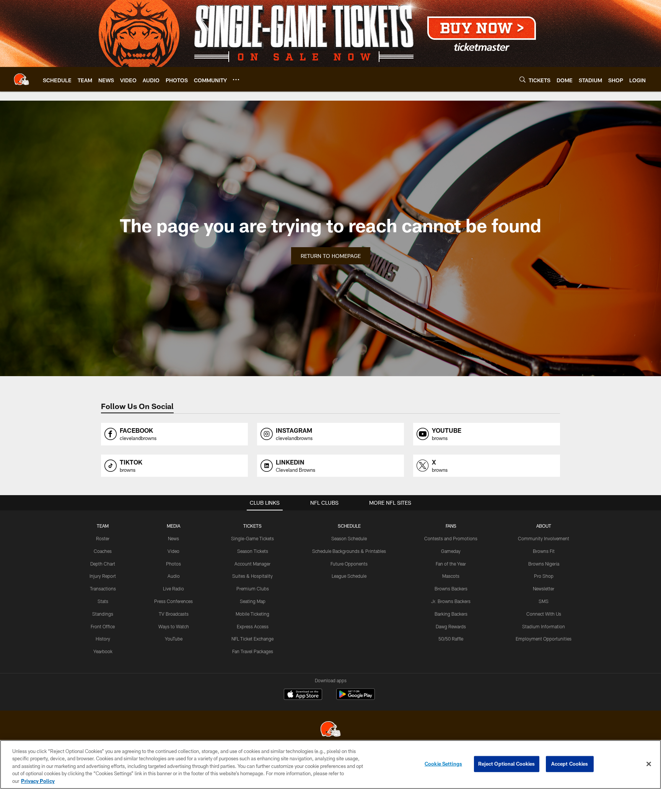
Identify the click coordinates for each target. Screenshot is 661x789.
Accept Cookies (569, 764)
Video (173, 551)
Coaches (103, 551)
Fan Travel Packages (252, 651)
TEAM (103, 525)
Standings (102, 613)
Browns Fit (544, 551)
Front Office (103, 626)
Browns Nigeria (543, 563)
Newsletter (543, 588)
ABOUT (543, 525)
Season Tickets (252, 551)
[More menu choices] (236, 80)
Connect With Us (543, 613)
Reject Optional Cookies (506, 764)
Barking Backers (451, 613)
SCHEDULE (349, 525)
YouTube (173, 638)
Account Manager (252, 563)
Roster (102, 538)
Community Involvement (543, 538)
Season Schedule (349, 538)
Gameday (451, 551)
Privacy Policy (38, 781)
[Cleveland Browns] (330, 730)
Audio (174, 576)
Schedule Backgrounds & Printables (349, 551)
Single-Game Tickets (252, 538)
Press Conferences (173, 601)
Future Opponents (349, 563)
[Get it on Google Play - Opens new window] (355, 698)
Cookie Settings (443, 764)
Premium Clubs (252, 588)
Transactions (103, 588)
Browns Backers (451, 588)
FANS (451, 525)
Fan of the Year (451, 563)
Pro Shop (544, 576)
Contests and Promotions (450, 538)
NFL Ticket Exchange (252, 638)
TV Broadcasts (174, 613)
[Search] (522, 79)
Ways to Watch (173, 626)
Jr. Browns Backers (451, 601)
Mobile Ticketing (252, 613)
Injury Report (103, 576)
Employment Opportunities (543, 638)
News (173, 538)
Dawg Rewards (451, 626)
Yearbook (102, 651)
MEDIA (173, 525)
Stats (103, 601)
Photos (173, 563)
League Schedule (349, 576)
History (103, 638)
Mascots (450, 576)
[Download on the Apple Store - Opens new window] (303, 695)
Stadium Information (543, 626)
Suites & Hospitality (252, 576)
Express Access (253, 626)
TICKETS (252, 525)
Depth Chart (102, 563)
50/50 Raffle (450, 638)
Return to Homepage (331, 256)
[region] (330, 764)
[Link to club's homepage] (21, 79)
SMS (544, 601)
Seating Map (252, 601)
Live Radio (173, 588)
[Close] (648, 764)
